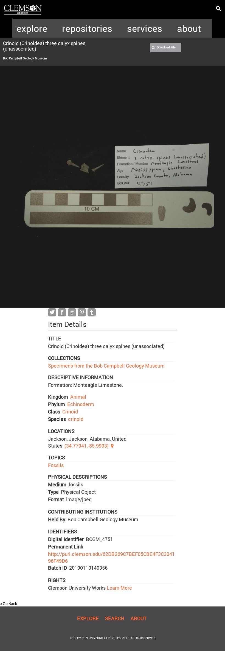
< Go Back (8, 603)
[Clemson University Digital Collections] (23, 9)
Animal (78, 396)
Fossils (56, 465)
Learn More (119, 587)
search (114, 618)
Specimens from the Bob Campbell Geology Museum (106, 365)
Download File (166, 47)
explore (31, 28)
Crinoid (70, 411)
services (144, 28)
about (189, 28)
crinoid (75, 419)
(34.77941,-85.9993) (86, 445)
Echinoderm (80, 404)
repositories (87, 28)
